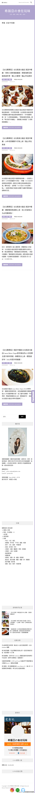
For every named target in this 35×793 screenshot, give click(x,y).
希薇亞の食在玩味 (17, 11)
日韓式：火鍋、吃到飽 (11, 551)
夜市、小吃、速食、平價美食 (13, 545)
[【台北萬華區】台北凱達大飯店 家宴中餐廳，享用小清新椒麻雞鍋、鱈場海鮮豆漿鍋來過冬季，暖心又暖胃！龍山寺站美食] (17, 96)
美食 (5, 538)
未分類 (5, 534)
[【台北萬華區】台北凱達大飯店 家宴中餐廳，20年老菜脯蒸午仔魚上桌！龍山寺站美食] (17, 164)
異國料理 (7, 555)
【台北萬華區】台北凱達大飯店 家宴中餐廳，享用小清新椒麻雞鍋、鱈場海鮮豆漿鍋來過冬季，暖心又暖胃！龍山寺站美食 (17, 73)
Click (33, 396)
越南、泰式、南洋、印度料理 (13, 564)
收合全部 (10, 528)
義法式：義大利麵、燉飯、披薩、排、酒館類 (17, 559)
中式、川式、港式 (7, 79)
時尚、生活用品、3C (9, 532)
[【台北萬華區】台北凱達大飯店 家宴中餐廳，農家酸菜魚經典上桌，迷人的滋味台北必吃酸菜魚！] (17, 233)
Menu (5, 2)
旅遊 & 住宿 (7, 530)
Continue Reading (14, 127)
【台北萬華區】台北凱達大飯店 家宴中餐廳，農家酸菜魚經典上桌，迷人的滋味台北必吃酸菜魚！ (17, 210)
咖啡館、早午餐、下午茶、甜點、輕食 (15, 542)
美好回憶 (6, 536)
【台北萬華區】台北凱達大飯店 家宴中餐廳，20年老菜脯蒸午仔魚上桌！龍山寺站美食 (17, 141)
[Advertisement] (17, 44)
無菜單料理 (8, 553)
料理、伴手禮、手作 (10, 547)
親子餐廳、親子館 (10, 561)
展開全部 (4, 528)
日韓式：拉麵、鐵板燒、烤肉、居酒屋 (15, 549)
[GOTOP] (22, 790)
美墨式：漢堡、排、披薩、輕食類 (14, 557)
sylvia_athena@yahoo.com (13, 471)
